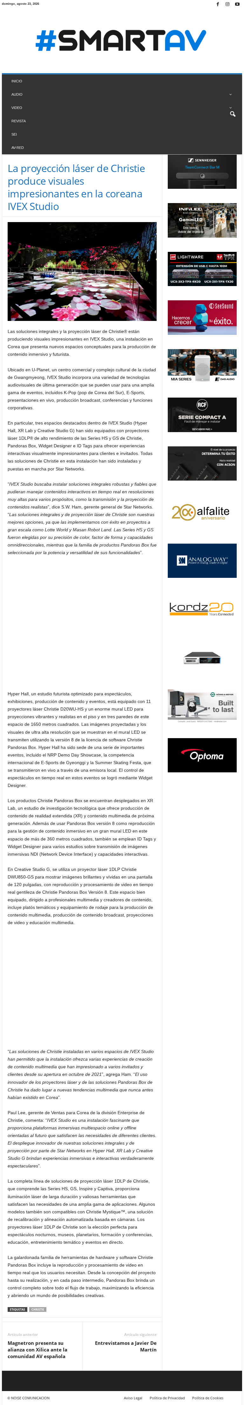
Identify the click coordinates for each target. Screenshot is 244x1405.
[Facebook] (217, 4)
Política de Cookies (207, 1397)
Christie (37, 1309)
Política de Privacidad (167, 1397)
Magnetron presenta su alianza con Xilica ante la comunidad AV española (37, 1349)
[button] (233, 114)
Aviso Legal (133, 1397)
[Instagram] (227, 4)
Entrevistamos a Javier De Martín (126, 1346)
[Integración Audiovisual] (122, 41)
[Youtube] (237, 4)
